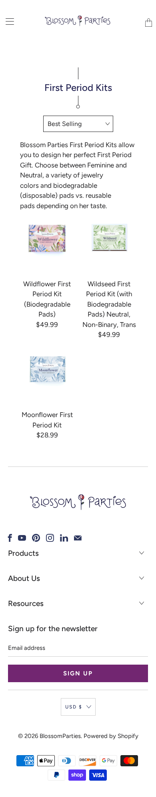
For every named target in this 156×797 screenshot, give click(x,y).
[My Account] (7, 21)
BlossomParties (60, 736)
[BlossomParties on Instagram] (50, 538)
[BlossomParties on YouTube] (22, 538)
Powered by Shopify (111, 736)
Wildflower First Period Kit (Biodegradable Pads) (47, 238)
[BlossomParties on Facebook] (10, 538)
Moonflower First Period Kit (47, 369)
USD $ (73, 707)
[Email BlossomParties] (78, 538)
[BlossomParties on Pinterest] (36, 538)
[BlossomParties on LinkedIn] (64, 538)
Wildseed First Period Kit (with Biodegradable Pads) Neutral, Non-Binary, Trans (109, 238)
